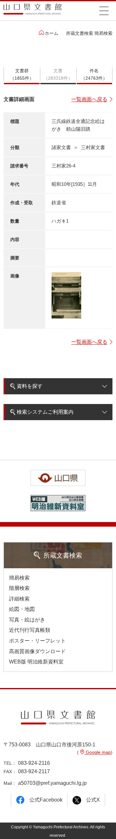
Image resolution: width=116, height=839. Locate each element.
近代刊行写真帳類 (29, 630)
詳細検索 (19, 598)
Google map (97, 752)
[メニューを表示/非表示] (103, 10)
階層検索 (19, 588)
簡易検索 (19, 578)
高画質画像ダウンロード (37, 651)
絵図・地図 (22, 609)
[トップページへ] (33, 11)
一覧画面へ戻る (89, 99)
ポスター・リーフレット (37, 640)
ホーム (51, 33)
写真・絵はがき (27, 619)
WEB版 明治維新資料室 (36, 661)
